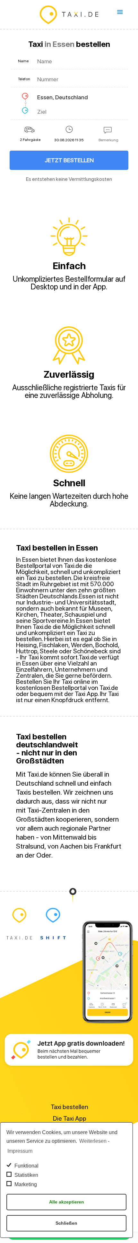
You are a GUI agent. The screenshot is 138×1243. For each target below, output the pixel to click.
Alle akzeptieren (66, 1201)
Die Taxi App (69, 1118)
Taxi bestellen (69, 1107)
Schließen (66, 1223)
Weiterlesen (93, 1141)
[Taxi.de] (69, 14)
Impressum (19, 1151)
